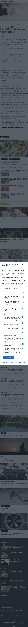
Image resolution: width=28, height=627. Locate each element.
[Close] (25, 264)
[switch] (23, 292)
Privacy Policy (22, 362)
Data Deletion (6, 362)
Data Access (14, 362)
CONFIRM (8, 357)
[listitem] (14, 289)
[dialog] (14, 313)
